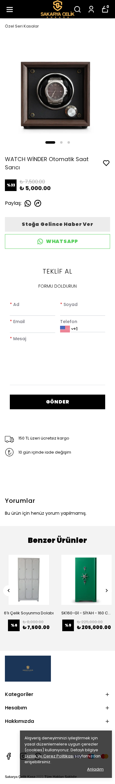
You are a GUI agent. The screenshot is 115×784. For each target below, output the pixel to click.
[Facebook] (8, 756)
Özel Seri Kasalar (22, 26)
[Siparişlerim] (91, 9)
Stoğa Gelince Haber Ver (57, 224)
